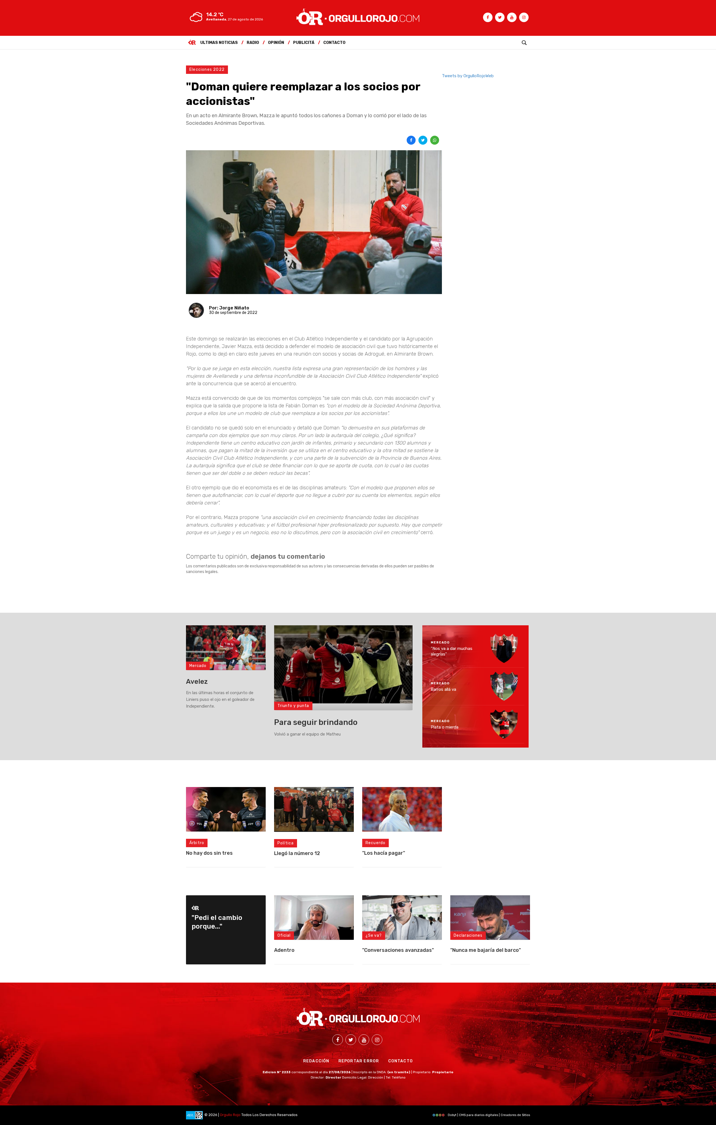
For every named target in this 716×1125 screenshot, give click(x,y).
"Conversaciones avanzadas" (398, 950)
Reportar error (358, 1061)
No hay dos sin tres (209, 853)
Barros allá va (443, 689)
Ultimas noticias (219, 42)
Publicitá (303, 42)
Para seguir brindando (315, 722)
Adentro (284, 950)
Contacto (334, 42)
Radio (253, 42)
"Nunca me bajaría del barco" (485, 950)
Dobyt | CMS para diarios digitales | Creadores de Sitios (488, 1115)
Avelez (197, 681)
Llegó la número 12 (297, 853)
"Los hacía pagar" (383, 853)
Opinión (276, 42)
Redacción (316, 1061)
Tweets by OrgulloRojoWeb (468, 75)
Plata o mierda (444, 727)
